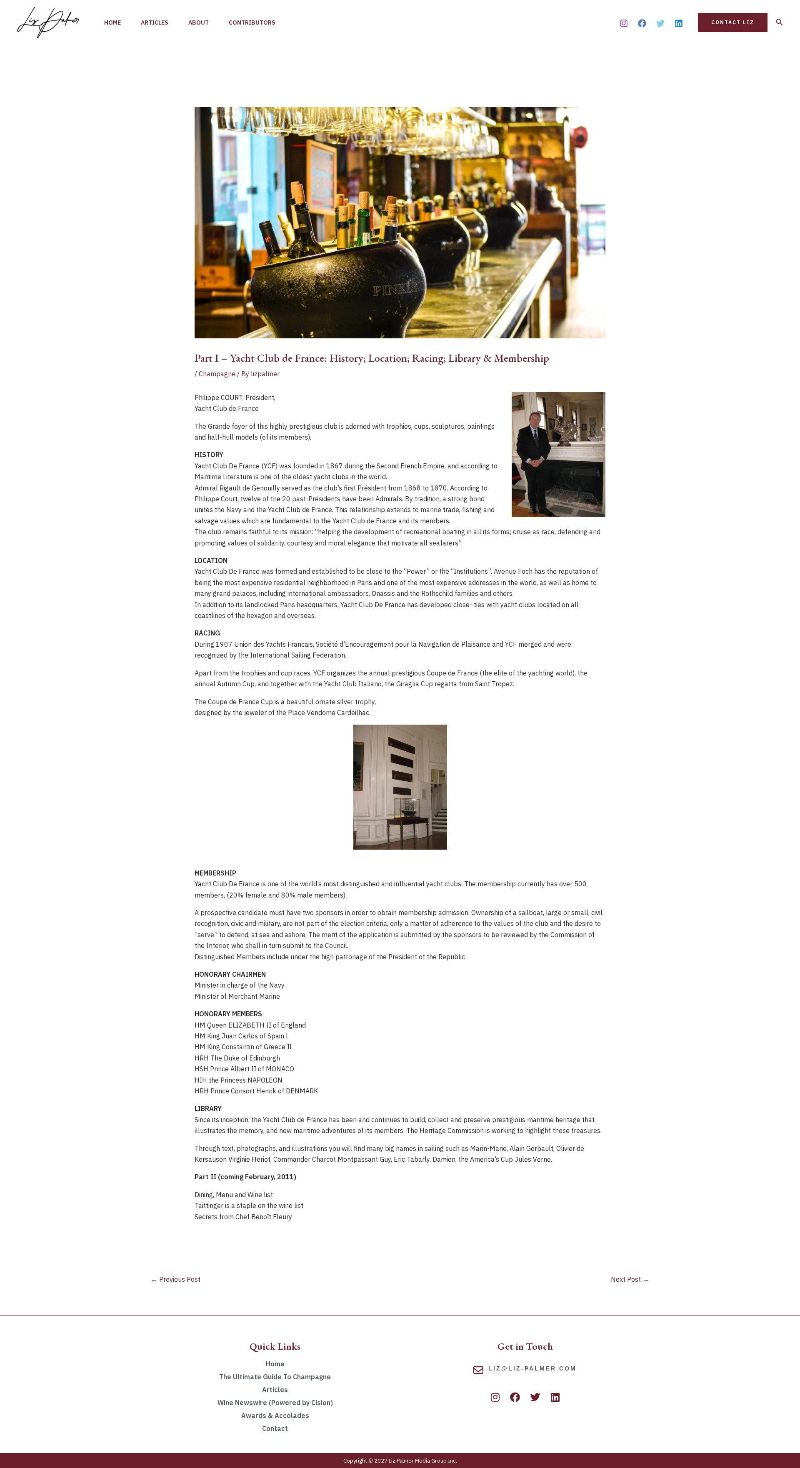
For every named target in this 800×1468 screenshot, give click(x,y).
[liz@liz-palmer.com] (478, 1370)
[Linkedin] (679, 23)
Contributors (252, 22)
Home (112, 22)
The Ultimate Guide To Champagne (275, 1377)
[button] (733, 22)
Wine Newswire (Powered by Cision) (275, 1402)
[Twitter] (660, 23)
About (198, 22)
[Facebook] (642, 23)
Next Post (630, 1279)
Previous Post (175, 1279)
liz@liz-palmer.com (532, 1368)
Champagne (217, 374)
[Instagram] (624, 23)
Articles (154, 22)
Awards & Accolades (275, 1415)
